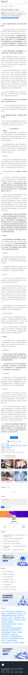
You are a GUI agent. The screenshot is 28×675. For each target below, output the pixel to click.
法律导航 (16, 672)
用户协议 (7, 672)
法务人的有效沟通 (7, 584)
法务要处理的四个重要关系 (10, 457)
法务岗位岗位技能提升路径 (7, 481)
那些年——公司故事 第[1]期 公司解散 (15, 549)
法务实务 (5, 538)
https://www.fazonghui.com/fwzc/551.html (15, 452)
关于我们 (3, 672)
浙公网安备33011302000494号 (15, 670)
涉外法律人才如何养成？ (8, 571)
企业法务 (4, 23)
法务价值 (3, 447)
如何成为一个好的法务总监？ (9, 574)
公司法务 (12, 128)
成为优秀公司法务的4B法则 (9, 581)
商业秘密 (12, 445)
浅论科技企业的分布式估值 (13, 541)
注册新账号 (7, 507)
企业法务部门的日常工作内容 (21, 469)
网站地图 (21, 672)
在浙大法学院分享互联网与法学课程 (15, 538)
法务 (5, 51)
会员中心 (12, 672)
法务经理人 (14, 521)
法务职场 (10, 6)
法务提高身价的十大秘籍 (10, 455)
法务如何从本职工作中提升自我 (9, 589)
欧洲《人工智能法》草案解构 (14, 543)
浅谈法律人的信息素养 (8, 576)
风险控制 (7, 445)
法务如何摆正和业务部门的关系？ (10, 586)
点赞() (14, 437)
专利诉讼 (17, 445)
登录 (3, 507)
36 (4, 527)
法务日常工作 (8, 447)
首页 (2, 6)
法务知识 (6, 6)
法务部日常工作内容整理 (7, 469)
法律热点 (5, 535)
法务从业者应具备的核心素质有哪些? (21, 481)
